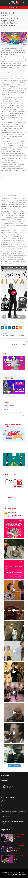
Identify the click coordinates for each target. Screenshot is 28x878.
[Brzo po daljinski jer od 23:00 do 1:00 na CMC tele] (14, 712)
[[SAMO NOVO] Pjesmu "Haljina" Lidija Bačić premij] (14, 631)
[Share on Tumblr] (13, 327)
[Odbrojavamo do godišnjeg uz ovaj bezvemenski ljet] (14, 549)
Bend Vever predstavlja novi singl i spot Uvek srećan (13, 822)
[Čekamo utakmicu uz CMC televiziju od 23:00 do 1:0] (14, 753)
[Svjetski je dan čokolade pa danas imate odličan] (14, 610)
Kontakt (15, 874)
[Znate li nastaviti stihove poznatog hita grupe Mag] (14, 569)
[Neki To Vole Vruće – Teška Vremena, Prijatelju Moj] (7, 848)
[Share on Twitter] (6, 327)
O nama (8, 874)
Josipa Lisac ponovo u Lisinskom (10, 801)
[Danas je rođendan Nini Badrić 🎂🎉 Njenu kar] (14, 672)
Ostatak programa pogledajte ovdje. (14, 415)
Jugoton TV (5, 829)
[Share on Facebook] (2, 327)
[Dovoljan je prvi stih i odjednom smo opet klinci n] (14, 528)
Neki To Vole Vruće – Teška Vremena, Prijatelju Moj (19, 846)
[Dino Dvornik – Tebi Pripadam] (7, 859)
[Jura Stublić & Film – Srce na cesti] (7, 838)
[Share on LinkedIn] (9, 327)
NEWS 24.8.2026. (7, 816)
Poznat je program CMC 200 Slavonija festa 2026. (14, 811)
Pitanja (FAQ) (22, 874)
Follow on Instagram (14, 765)
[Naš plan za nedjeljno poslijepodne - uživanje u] (14, 651)
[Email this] (20, 327)
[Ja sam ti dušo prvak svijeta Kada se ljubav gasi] (14, 692)
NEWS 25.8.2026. (7, 806)
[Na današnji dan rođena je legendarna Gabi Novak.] (14, 590)
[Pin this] (17, 327)
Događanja (3, 324)
